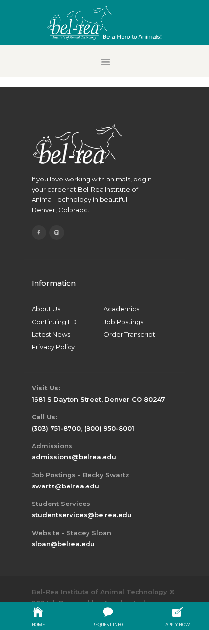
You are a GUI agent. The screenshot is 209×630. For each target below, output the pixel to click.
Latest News (51, 334)
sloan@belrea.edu (63, 544)
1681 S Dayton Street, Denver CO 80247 (98, 399)
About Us (46, 309)
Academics (121, 309)
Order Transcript (129, 334)
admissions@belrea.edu (74, 457)
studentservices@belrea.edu (82, 515)
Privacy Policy (53, 347)
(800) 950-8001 (109, 428)
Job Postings (123, 321)
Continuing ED (54, 321)
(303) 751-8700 (56, 428)
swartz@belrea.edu (65, 486)
